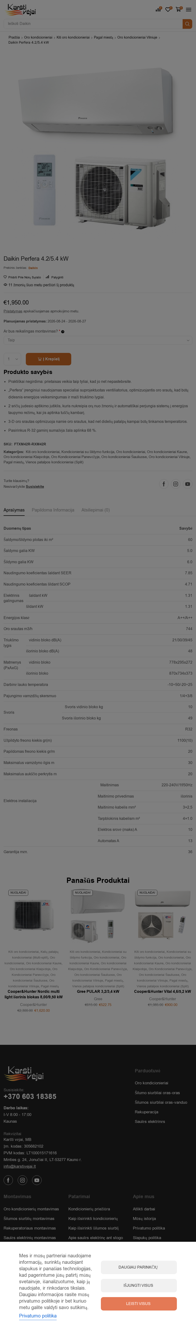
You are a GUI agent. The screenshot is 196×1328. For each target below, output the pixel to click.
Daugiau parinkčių (138, 1267)
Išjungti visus (138, 1285)
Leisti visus (138, 1303)
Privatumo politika (38, 1316)
